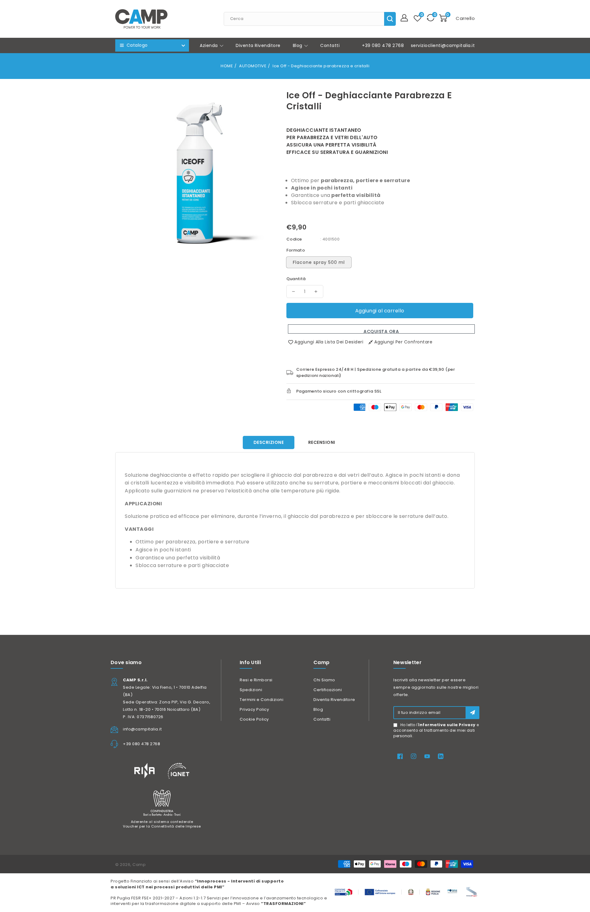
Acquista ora (381, 331)
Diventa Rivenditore (334, 700)
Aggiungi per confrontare (403, 342)
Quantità (296, 279)
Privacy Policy (254, 709)
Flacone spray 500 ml (319, 262)
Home (227, 66)
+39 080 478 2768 (383, 45)
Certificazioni (327, 690)
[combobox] (310, 19)
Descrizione (269, 442)
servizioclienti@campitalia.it (443, 45)
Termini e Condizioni (261, 700)
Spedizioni (251, 690)
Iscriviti (472, 712)
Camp (139, 864)
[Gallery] (196, 169)
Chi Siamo (324, 680)
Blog (298, 45)
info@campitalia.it (142, 729)
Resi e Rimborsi (256, 680)
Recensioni (321, 442)
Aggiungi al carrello (379, 310)
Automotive (252, 66)
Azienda (209, 45)
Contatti (321, 719)
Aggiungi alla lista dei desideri (328, 342)
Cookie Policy (254, 719)
